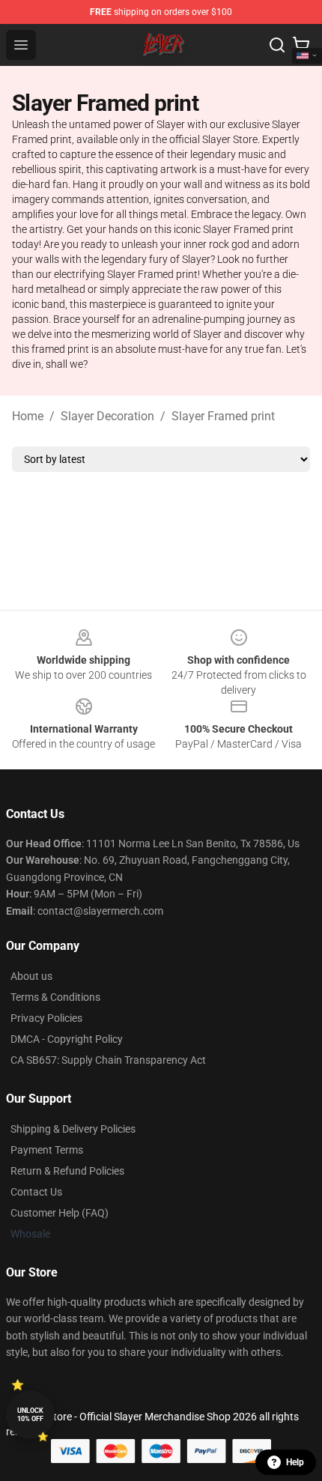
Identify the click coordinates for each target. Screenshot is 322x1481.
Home (27, 416)
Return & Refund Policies (67, 1171)
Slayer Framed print (223, 416)
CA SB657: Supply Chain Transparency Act (108, 1060)
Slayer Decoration (107, 416)
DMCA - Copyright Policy (66, 1039)
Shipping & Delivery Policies (73, 1129)
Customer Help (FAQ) (59, 1213)
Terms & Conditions (55, 997)
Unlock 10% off (30, 1415)
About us (31, 976)
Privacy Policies (46, 1018)
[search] (277, 45)
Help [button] (295, 1462)
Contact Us (36, 1192)
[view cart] (301, 45)
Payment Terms (46, 1150)
